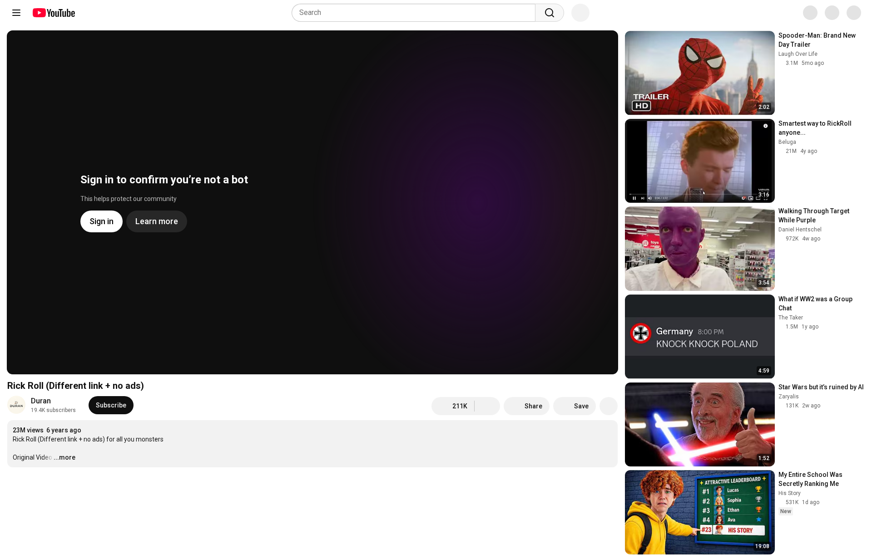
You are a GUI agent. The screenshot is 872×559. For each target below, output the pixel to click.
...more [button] (64, 457)
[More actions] (609, 406)
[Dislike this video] (487, 406)
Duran (41, 401)
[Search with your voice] (580, 13)
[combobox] (416, 12)
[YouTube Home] (53, 12)
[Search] (549, 13)
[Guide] (16, 12)
